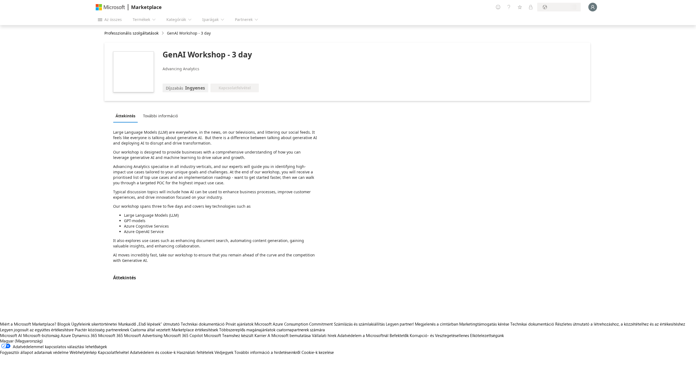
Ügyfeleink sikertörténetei (94, 324)
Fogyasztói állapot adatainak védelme (34, 352)
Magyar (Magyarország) (21, 341)
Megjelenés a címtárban (436, 324)
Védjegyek (224, 352)
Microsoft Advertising (143, 335)
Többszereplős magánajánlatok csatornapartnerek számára (272, 329)
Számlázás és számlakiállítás (359, 324)
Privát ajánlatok (239, 324)
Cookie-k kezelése (318, 352)
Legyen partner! (400, 324)
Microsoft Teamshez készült (228, 335)
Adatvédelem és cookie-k (153, 352)
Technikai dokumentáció (203, 324)
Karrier (260, 335)
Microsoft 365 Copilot (183, 335)
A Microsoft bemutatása (289, 335)
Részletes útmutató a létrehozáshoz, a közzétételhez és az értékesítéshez (620, 324)
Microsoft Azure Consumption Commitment (294, 324)
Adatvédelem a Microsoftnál (363, 335)
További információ (160, 115)
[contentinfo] (163, 33)
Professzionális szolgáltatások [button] (131, 33)
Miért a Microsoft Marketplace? (28, 324)
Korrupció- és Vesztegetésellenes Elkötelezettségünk (457, 335)
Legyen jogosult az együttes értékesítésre (37, 329)
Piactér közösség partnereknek (102, 329)
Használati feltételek (195, 352)
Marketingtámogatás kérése (484, 324)
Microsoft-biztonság (41, 335)
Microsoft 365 (110, 335)
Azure (66, 335)
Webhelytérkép (83, 352)
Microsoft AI (11, 335)
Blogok (63, 324)
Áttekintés (125, 115)
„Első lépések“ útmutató (158, 324)
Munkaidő (127, 324)
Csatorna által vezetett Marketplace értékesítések (174, 329)
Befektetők (399, 335)
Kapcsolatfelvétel (113, 352)
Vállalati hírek (324, 335)
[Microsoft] (110, 7)
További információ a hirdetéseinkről (267, 352)
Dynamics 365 (84, 335)
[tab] (127, 116)
